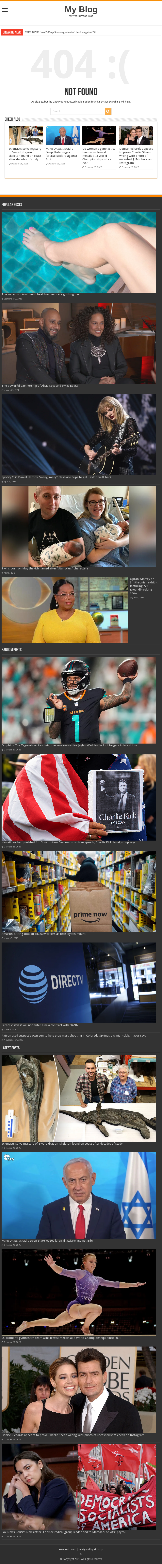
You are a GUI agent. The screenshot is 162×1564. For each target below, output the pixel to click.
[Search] (108, 111)
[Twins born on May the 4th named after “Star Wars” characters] (79, 526)
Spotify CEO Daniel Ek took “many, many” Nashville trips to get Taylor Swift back (56, 477)
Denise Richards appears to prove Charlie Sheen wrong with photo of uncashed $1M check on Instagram (136, 156)
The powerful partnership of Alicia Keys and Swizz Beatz (40, 385)
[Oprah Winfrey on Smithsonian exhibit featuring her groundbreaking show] (65, 610)
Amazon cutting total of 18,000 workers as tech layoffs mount (44, 934)
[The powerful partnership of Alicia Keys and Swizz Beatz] (79, 343)
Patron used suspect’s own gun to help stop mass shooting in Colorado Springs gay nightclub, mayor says (74, 1035)
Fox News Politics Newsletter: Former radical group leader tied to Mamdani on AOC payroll (64, 1532)
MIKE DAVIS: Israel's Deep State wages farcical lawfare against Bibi (61, 154)
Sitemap (98, 1549)
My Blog (81, 9)
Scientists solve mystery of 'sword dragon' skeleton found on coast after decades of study (25, 154)
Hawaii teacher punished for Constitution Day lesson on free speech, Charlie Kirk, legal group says (68, 842)
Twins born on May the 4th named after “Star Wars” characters (45, 568)
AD (74, 1549)
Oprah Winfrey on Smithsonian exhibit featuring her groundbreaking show (143, 586)
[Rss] (81, 1554)
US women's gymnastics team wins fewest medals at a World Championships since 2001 (71, 32)
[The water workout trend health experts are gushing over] (79, 252)
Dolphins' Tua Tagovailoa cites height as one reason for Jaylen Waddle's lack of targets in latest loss (69, 745)
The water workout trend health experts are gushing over (41, 294)
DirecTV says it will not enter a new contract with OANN (40, 1025)
